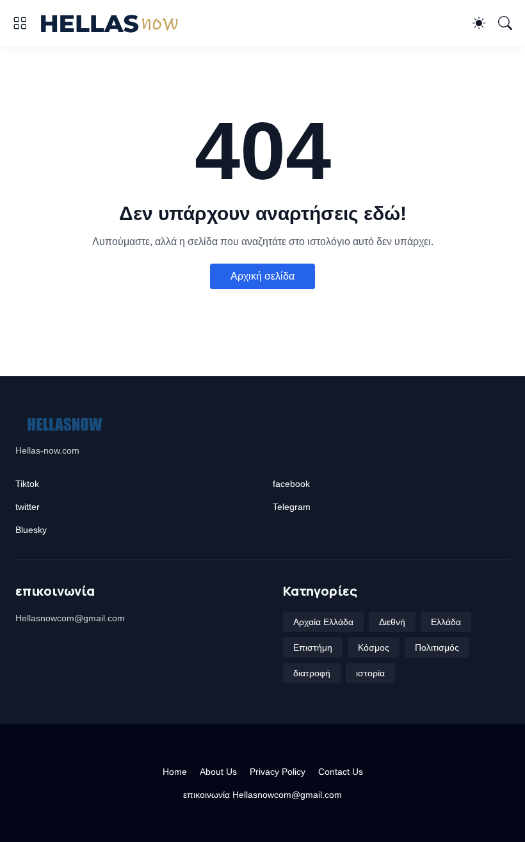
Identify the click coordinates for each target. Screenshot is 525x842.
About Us (218, 772)
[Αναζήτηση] (505, 23)
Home (175, 772)
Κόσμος (373, 647)
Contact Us (340, 772)
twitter (27, 507)
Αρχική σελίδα (262, 276)
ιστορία (370, 673)
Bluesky (31, 530)
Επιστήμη (312, 647)
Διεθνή (392, 622)
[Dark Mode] (478, 23)
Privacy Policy (277, 772)
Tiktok (27, 484)
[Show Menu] (20, 23)
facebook (291, 484)
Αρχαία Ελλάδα (323, 622)
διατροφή (311, 673)
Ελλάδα (446, 622)
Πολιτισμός (437, 647)
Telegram (292, 507)
